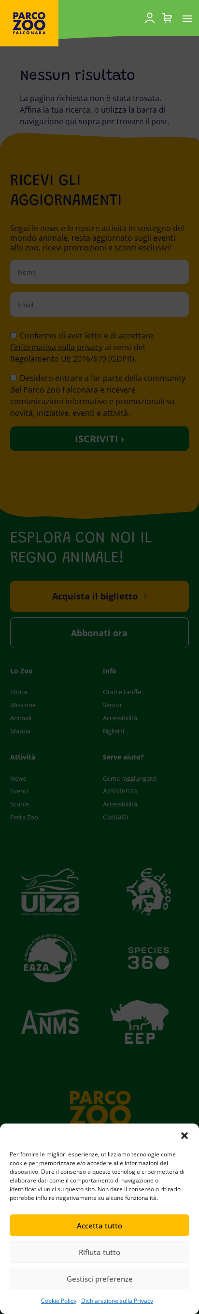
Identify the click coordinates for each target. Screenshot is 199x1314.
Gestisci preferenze (100, 1279)
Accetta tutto (99, 1225)
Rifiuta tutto (99, 1252)
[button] (184, 1135)
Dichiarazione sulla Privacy (117, 1301)
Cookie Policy (58, 1301)
